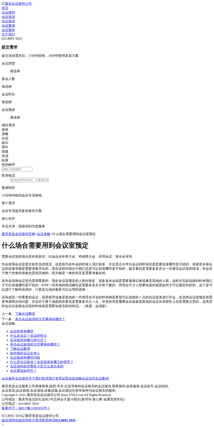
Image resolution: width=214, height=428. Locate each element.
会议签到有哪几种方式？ (28, 340)
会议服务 (8, 30)
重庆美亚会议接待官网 (18, 234)
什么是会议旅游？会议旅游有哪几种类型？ (42, 362)
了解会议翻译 (25, 313)
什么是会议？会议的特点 (28, 335)
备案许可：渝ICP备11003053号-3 (26, 408)
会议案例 (8, 25)
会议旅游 (8, 21)
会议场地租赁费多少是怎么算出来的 (37, 366)
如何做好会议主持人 (25, 353)
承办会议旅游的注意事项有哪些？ (40, 319)
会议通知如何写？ (23, 370)
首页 (5, 8)
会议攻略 (43, 234)
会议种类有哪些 (21, 331)
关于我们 (8, 34)
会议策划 (8, 17)
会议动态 (88, 378)
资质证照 (62, 378)
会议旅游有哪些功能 (25, 357)
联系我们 (48, 378)
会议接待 (8, 12)
